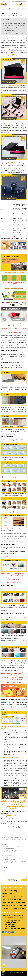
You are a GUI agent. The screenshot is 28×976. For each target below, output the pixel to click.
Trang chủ (4, 9)
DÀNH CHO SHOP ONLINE (11, 912)
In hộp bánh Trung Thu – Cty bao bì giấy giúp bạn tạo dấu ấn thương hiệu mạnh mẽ (14, 862)
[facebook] (3, 932)
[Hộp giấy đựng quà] (4, 4)
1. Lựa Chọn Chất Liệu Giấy (9, 22)
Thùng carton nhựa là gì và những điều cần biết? (14, 833)
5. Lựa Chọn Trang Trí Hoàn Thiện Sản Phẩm (13, 33)
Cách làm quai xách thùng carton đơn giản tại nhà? (14, 835)
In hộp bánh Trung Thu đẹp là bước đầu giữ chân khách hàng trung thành (14, 847)
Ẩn (8, 19)
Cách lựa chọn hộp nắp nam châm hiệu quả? (13, 837)
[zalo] (12, 932)
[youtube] (9, 932)
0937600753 (10, 1)
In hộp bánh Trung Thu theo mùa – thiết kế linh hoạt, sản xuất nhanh (13, 854)
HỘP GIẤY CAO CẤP (13, 9)
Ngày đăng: (4, 15)
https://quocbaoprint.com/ (13, 818)
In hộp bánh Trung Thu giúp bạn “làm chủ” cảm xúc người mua (14, 843)
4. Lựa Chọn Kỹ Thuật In (8, 32)
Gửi (24, 880)
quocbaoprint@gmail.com (20, 1)
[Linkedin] (11, 827)
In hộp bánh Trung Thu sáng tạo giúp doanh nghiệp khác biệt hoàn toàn (12, 858)
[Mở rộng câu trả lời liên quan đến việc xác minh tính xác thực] (7, 739)
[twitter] (6, 932)
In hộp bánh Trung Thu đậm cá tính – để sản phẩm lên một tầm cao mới (14, 840)
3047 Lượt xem (18, 15)
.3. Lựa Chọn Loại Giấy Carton (10, 30)
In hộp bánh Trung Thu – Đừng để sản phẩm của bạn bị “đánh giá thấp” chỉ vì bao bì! (13, 851)
